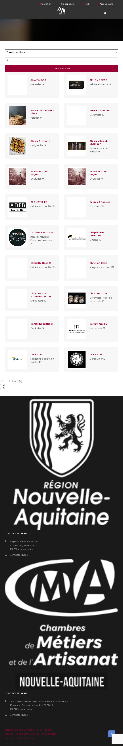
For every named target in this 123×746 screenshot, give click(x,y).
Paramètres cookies (27, 734)
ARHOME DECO (98, 80)
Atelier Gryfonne (40, 141)
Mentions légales (15, 730)
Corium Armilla (98, 324)
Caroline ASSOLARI (41, 232)
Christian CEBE (98, 263)
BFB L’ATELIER (38, 202)
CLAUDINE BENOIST (41, 324)
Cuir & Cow (96, 354)
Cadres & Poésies (100, 202)
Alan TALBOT (38, 80)
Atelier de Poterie (100, 110)
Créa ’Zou (36, 354)
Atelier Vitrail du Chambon (99, 142)
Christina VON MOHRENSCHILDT (40, 295)
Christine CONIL (99, 293)
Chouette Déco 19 (40, 263)
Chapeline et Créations (97, 234)
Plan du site (34, 730)
